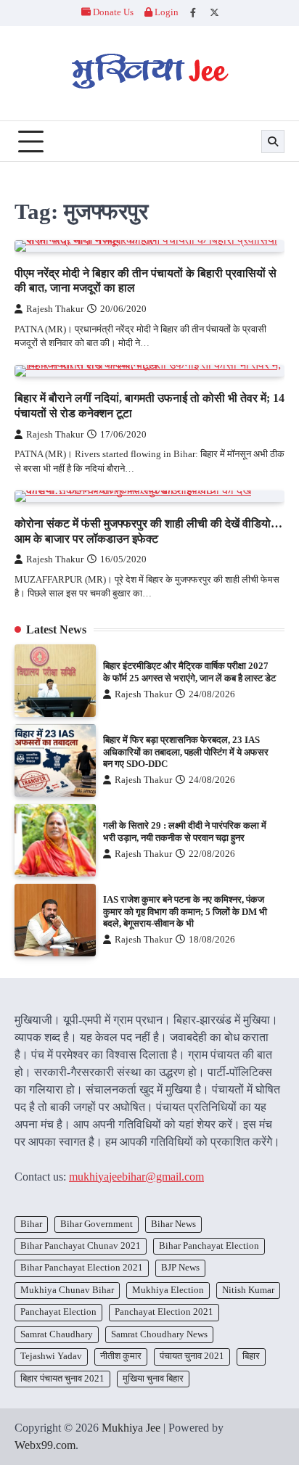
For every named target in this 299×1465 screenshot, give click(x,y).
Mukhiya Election (168, 1290)
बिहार (251, 1356)
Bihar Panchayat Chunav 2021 (80, 1246)
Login (165, 12)
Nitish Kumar (248, 1290)
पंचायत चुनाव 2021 (192, 1356)
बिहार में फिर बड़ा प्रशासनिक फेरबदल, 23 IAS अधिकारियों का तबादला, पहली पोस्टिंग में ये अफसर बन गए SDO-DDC (186, 752)
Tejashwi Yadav (51, 1356)
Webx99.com (45, 1445)
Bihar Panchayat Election (209, 1246)
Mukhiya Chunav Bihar (67, 1290)
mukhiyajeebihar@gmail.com (136, 1176)
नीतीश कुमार (121, 1356)
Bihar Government (96, 1224)
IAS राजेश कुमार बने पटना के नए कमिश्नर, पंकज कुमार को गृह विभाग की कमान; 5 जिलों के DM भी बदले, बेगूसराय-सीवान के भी (185, 912)
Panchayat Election (58, 1312)
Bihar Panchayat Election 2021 (81, 1268)
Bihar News (173, 1224)
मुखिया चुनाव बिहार (153, 1379)
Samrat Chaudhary (56, 1334)
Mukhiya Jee (131, 1427)
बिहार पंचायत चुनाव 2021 (62, 1379)
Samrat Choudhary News (159, 1334)
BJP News (180, 1268)
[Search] (273, 141)
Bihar (31, 1224)
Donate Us (113, 12)
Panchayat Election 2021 (164, 1312)
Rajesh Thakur (54, 309)
